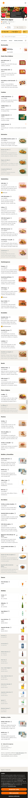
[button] (3, 3)
